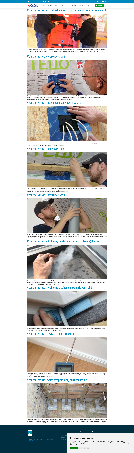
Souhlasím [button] (74, 448)
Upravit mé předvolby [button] (84, 448)
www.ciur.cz (30, 440)
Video (75, 5)
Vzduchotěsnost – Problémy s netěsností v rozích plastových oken (63, 241)
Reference (81, 5)
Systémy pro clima (47, 5)
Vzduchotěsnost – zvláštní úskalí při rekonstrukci (54, 334)
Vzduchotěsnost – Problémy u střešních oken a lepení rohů (59, 287)
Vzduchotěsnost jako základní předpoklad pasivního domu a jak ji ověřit (66, 10)
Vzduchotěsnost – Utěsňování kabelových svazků (54, 103)
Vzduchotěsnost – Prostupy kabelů (46, 56)
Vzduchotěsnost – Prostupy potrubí (46, 195)
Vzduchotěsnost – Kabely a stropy (45, 149)
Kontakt (87, 5)
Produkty (57, 5)
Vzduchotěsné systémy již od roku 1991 (39, 1)
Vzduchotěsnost (66, 5)
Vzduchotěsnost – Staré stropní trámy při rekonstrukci (57, 380)
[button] (99, 5)
